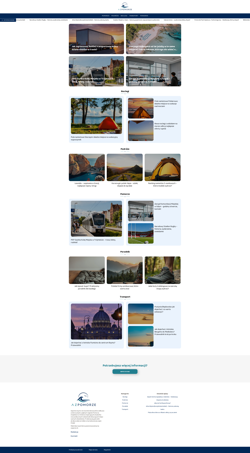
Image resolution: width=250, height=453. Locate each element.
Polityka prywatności (76, 450)
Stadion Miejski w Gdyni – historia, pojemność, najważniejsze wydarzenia (98, 20)
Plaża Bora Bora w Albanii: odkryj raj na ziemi (162, 412)
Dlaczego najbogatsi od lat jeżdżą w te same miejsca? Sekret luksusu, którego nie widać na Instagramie (153, 48)
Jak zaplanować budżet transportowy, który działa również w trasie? (95, 48)
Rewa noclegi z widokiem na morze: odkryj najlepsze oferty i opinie (165, 126)
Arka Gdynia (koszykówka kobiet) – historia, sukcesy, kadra (51, 20)
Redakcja (74, 432)
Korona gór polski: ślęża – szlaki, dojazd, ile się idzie (125, 184)
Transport (133, 16)
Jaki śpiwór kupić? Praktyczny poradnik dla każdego (86, 287)
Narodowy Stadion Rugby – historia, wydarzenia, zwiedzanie (165, 229)
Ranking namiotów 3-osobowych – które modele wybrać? (162, 184)
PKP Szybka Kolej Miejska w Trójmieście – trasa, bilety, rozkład (93, 80)
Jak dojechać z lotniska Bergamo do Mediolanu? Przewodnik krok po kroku (165, 332)
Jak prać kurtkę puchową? (162, 403)
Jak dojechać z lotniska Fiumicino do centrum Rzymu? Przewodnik (93, 344)
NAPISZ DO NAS (125, 372)
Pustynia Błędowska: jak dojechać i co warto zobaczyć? (164, 309)
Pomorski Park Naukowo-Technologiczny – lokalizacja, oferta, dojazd (178, 20)
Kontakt (74, 436)
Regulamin (107, 450)
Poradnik (144, 16)
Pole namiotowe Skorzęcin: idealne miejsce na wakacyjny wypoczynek (94, 138)
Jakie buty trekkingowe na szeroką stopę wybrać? (162, 287)
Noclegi (124, 16)
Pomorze (105, 16)
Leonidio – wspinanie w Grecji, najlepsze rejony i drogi (87, 184)
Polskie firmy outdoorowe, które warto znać (124, 287)
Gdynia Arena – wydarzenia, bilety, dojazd (138, 20)
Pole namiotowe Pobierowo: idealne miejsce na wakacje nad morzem (166, 104)
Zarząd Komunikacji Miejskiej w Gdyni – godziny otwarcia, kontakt (149, 80)
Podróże (115, 16)
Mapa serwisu (93, 450)
